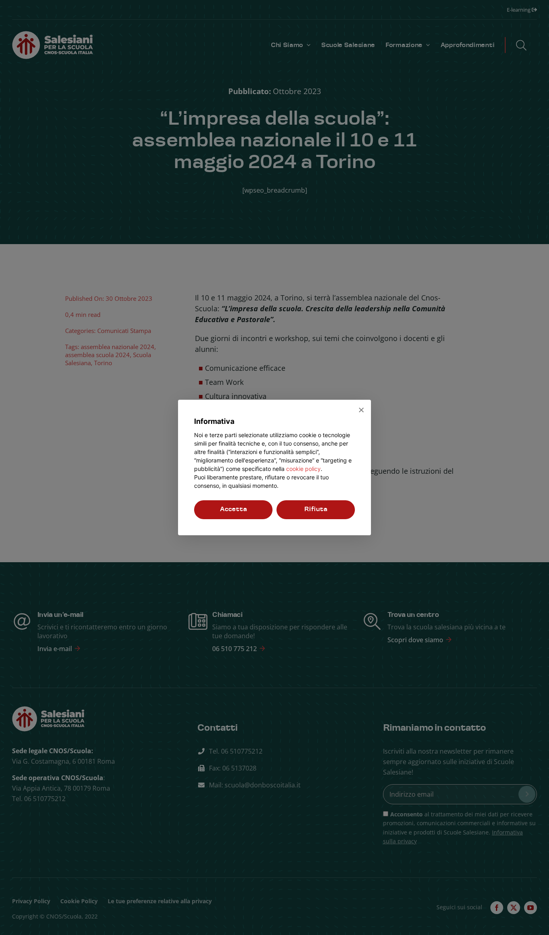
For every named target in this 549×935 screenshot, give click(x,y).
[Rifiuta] (361, 410)
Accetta (233, 509)
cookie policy (303, 468)
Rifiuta (316, 509)
